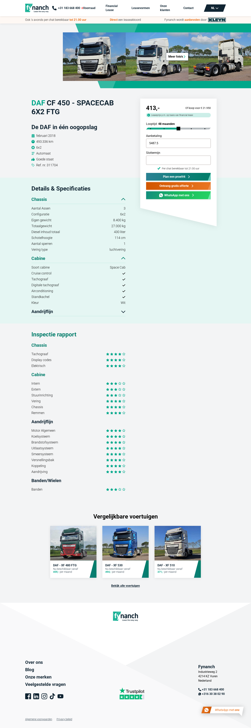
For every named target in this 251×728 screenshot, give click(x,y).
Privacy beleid (64, 719)
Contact (188, 8)
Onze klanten (165, 8)
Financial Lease (112, 8)
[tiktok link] (52, 696)
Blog (29, 669)
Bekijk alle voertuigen (125, 585)
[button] (94, 56)
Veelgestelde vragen (45, 684)
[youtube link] (60, 696)
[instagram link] (44, 696)
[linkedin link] (36, 696)
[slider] (178, 128)
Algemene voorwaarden (38, 719)
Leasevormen (141, 8)
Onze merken (38, 677)
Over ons (34, 662)
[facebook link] (28, 696)
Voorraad (89, 8)
